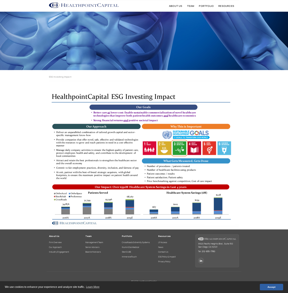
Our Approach (55, 247)
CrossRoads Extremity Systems (136, 242)
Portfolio (127, 236)
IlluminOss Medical (130, 247)
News (160, 247)
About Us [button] (175, 6)
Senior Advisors (92, 247)
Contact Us (163, 251)
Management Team (94, 242)
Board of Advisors (93, 251)
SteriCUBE (126, 251)
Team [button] (190, 6)
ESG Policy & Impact (167, 256)
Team (88, 236)
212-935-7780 (208, 251)
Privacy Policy (164, 261)
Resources (164, 236)
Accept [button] (272, 287)
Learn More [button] (93, 286)
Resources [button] (226, 6)
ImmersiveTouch (129, 256)
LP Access (162, 242)
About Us (54, 236)
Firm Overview (55, 242)
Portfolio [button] (206, 6)
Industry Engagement (59, 251)
